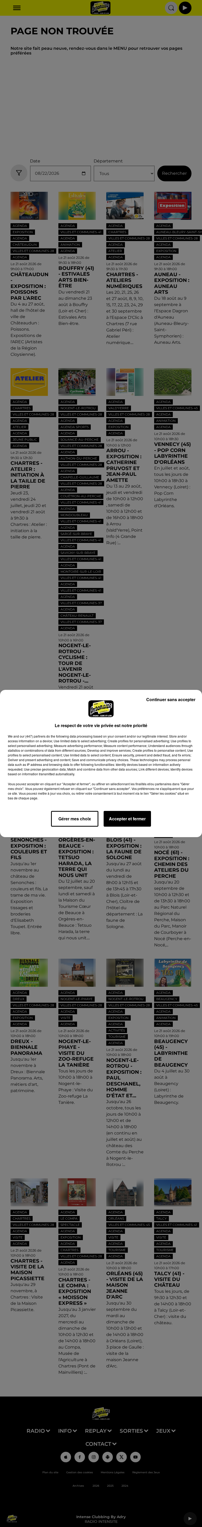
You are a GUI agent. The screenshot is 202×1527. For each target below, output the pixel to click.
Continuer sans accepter (170, 699)
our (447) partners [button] (33, 736)
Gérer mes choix (74, 819)
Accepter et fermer (127, 819)
